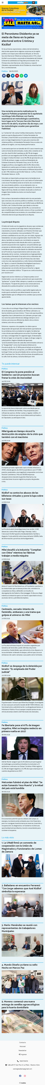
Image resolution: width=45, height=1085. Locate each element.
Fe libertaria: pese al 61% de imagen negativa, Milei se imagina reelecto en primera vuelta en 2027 (21, 728)
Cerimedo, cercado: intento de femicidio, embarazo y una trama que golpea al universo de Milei (21, 612)
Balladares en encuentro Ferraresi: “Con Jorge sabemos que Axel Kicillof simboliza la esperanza (21, 889)
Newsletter (22, 1050)
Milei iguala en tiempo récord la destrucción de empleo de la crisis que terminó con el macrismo (22, 434)
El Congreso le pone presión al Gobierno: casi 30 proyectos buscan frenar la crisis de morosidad (20, 375)
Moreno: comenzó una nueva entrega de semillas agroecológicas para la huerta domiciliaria (21, 1005)
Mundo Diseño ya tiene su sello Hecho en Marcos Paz (19, 966)
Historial (22, 1046)
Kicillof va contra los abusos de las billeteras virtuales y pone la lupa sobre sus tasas (22, 496)
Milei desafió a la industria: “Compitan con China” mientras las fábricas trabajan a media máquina (21, 553)
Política (5, 71)
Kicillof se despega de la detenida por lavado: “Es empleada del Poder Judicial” (22, 669)
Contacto (22, 1042)
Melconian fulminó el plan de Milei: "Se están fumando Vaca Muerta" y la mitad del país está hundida (22, 785)
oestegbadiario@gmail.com (22, 1069)
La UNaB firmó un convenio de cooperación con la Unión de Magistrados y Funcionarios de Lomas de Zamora (22, 847)
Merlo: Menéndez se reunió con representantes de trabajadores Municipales (19, 928)
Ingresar (24, 1054)
